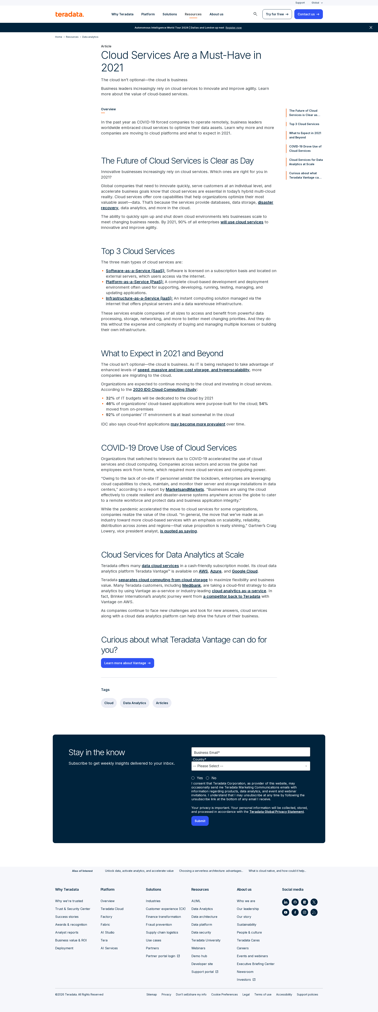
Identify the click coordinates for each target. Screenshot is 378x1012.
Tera (104, 940)
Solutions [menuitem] (170, 14)
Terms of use (262, 994)
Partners (152, 948)
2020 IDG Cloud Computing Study (164, 389)
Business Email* (207, 752)
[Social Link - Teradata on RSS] (314, 912)
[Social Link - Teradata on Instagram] (304, 912)
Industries (153, 901)
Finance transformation (163, 917)
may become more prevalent (198, 424)
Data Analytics (134, 703)
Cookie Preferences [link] (224, 994)
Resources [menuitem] (193, 14)
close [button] (371, 27)
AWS (203, 571)
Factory (106, 917)
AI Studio (107, 932)
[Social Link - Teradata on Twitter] (314, 902)
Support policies (307, 994)
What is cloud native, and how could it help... (277, 870)
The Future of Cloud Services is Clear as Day (303, 113)
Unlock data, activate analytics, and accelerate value (139, 870)
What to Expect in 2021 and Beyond (305, 135)
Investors (244, 980)
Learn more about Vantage (125, 663)
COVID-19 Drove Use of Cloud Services (305, 148)
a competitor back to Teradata (231, 596)
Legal (246, 994)
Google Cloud (245, 571)
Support (300, 2)
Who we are (246, 901)
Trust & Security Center (72, 909)
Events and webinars (252, 956)
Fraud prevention (159, 924)
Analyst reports (66, 932)
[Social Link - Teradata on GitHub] (295, 902)
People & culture (249, 932)
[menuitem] (255, 14)
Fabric (105, 924)
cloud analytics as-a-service (239, 590)
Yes (200, 778)
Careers (243, 948)
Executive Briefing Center (256, 964)
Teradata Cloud (112, 909)
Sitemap (151, 994)
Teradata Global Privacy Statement (276, 812)
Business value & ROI (71, 940)
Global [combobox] (315, 2)
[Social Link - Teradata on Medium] (304, 902)
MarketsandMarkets (185, 489)
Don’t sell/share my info (191, 994)
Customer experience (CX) (166, 909)
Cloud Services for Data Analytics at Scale (306, 162)
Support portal (202, 972)
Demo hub (199, 956)
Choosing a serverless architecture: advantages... (211, 870)
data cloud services (160, 565)
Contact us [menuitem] (306, 14)
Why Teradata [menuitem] (122, 14)
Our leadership (248, 909)
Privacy (166, 994)
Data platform (201, 924)
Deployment (64, 948)
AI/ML (196, 901)
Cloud (108, 703)
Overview (108, 901)
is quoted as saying (178, 531)
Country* (199, 759)
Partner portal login (160, 956)
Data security (201, 932)
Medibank (191, 585)
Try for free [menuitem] (275, 14)
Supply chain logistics (162, 932)
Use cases (153, 940)
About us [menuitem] (216, 14)
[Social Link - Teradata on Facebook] (295, 912)
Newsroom (245, 972)
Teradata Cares (248, 940)
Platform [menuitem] (148, 14)
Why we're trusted (69, 901)
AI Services (109, 948)
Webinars (198, 948)
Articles (162, 703)
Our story (244, 917)
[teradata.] (69, 14)
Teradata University (205, 940)
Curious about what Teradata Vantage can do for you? (305, 175)
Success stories (67, 917)
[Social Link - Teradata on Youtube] (285, 912)
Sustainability (246, 924)
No (213, 778)
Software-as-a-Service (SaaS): (135, 270)
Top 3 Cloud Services (304, 124)
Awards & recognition (71, 924)
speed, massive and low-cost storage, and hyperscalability (193, 369)
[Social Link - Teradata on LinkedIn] (285, 902)
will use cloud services (241, 222)
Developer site (202, 964)
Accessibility (284, 994)
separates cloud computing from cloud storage (163, 579)
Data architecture (204, 917)
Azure (215, 571)
